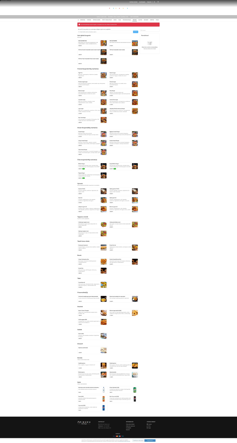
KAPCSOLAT (101, 421)
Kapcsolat (149, 1)
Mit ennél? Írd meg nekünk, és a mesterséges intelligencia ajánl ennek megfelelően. (94, 29)
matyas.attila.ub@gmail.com (106, 427)
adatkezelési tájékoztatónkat (124, 441)
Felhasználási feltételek (130, 424)
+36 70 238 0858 (134, 16)
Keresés (136, 31)
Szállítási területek (133, 1)
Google (149, 427)
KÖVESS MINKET (151, 421)
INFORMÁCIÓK (129, 421)
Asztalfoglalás (142, 1)
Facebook (150, 424)
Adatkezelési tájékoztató (130, 426)
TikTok (149, 426)
